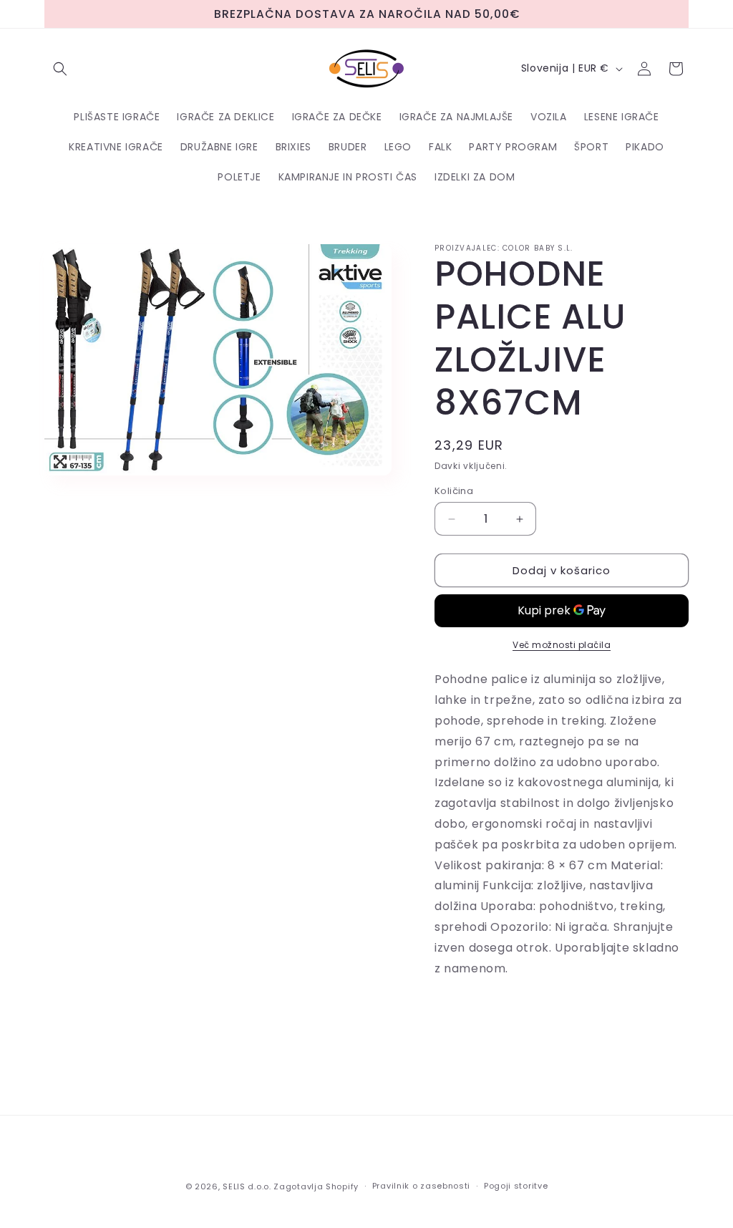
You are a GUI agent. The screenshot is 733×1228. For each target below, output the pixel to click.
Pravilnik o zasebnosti (421, 1185)
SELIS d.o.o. (247, 1186)
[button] (60, 68)
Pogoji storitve (516, 1185)
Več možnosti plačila (562, 645)
